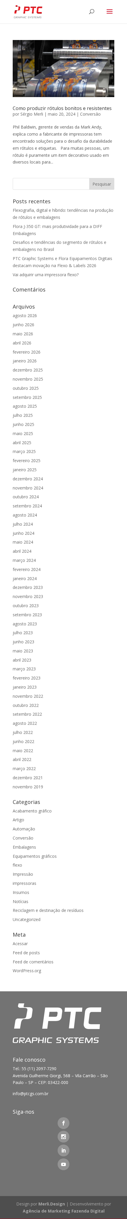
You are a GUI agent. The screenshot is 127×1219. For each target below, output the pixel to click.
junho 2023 (23, 642)
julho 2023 (23, 632)
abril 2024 (22, 551)
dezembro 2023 (28, 587)
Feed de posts (26, 952)
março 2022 (24, 768)
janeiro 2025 (25, 469)
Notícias (20, 901)
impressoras (24, 883)
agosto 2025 (25, 406)
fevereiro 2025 (26, 460)
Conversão (90, 114)
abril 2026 (22, 343)
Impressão (23, 874)
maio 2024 (23, 542)
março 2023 (24, 669)
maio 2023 (23, 651)
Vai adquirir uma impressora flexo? (46, 274)
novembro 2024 (28, 488)
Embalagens (24, 847)
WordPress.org (27, 970)
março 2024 (24, 560)
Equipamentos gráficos (35, 856)
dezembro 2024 (28, 479)
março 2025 (24, 451)
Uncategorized (26, 919)
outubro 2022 (26, 705)
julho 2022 (23, 732)
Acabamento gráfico (32, 811)
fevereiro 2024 (26, 569)
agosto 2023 (25, 624)
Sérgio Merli (31, 114)
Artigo (18, 819)
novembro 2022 (28, 696)
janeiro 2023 (25, 687)
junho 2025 (23, 424)
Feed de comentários (33, 962)
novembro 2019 (28, 787)
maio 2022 (23, 750)
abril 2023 (22, 660)
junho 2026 (23, 324)
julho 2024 (23, 524)
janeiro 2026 (25, 361)
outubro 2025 (26, 388)
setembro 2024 (27, 506)
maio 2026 (23, 334)
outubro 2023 (26, 605)
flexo (17, 865)
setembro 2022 (27, 714)
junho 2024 (23, 533)
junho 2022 (23, 741)
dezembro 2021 (28, 777)
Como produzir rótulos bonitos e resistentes (62, 108)
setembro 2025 (27, 397)
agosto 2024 (25, 515)
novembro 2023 (28, 596)
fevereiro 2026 (26, 352)
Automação (24, 829)
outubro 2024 (26, 496)
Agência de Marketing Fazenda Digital (64, 1211)
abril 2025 (22, 442)
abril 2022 (22, 759)
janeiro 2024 (25, 578)
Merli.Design (51, 1204)
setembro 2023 (27, 614)
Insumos (21, 892)
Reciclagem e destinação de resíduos (48, 910)
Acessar (20, 943)
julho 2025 (23, 415)
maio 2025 (23, 433)
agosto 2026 (25, 315)
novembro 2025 (28, 379)
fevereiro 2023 (26, 678)
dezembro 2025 (28, 370)
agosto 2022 (25, 723)
